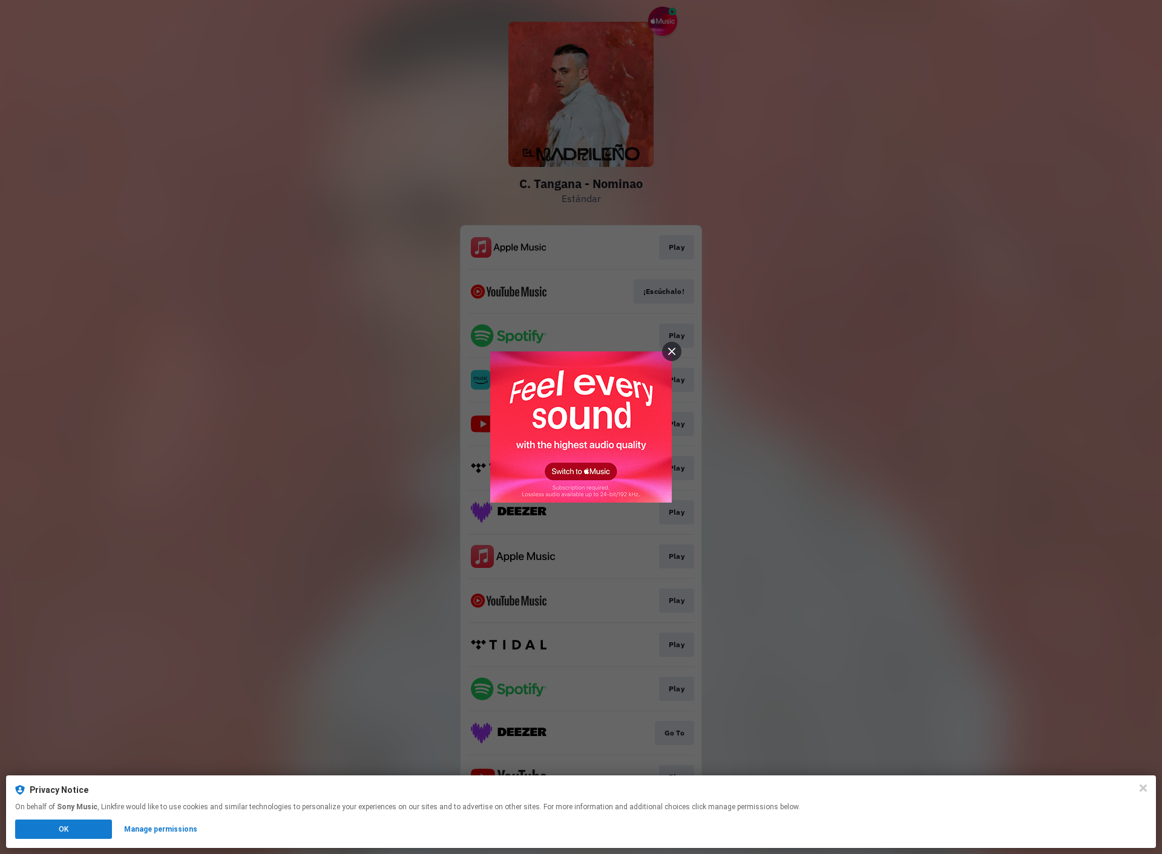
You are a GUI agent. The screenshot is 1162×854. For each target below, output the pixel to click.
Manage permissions (160, 829)
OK (63, 829)
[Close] (1143, 788)
